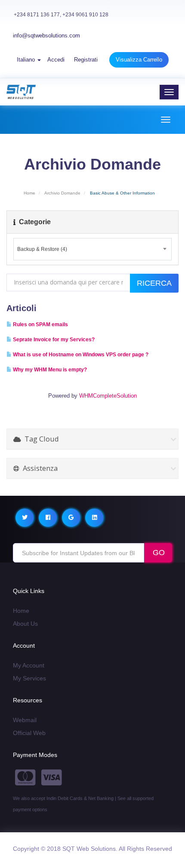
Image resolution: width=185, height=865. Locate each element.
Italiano (27, 59)
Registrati (86, 59)
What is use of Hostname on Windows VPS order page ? (80, 355)
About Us (25, 623)
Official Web (29, 732)
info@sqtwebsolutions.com (46, 35)
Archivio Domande (62, 193)
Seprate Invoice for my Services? (53, 340)
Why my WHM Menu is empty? (49, 370)
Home (29, 193)
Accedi (56, 59)
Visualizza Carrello (139, 59)
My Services (29, 678)
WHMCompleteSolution (108, 395)
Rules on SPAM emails (40, 324)
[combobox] (92, 249)
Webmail (25, 720)
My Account (28, 665)
